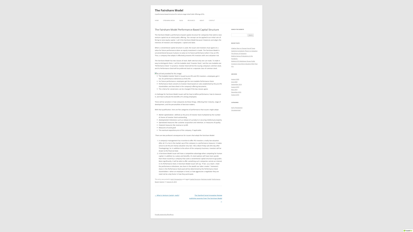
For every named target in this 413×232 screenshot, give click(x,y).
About (202, 20)
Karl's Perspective (176, 179)
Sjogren (161, 182)
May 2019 (234, 90)
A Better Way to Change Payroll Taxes (243, 48)
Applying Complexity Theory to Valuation (244, 51)
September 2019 (236, 84)
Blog (181, 20)
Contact (212, 20)
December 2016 (236, 92)
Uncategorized (235, 110)
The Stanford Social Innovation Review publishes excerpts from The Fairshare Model (205, 198)
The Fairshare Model (169, 10)
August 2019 (235, 87)
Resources (191, 20)
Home (157, 20)
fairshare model (206, 179)
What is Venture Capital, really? (167, 195)
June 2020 (234, 82)
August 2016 (235, 95)
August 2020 (235, 79)
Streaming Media (169, 20)
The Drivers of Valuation (239, 53)
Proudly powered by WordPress (164, 214)
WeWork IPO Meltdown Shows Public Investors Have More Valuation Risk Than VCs (244, 63)
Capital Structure (195, 179)
